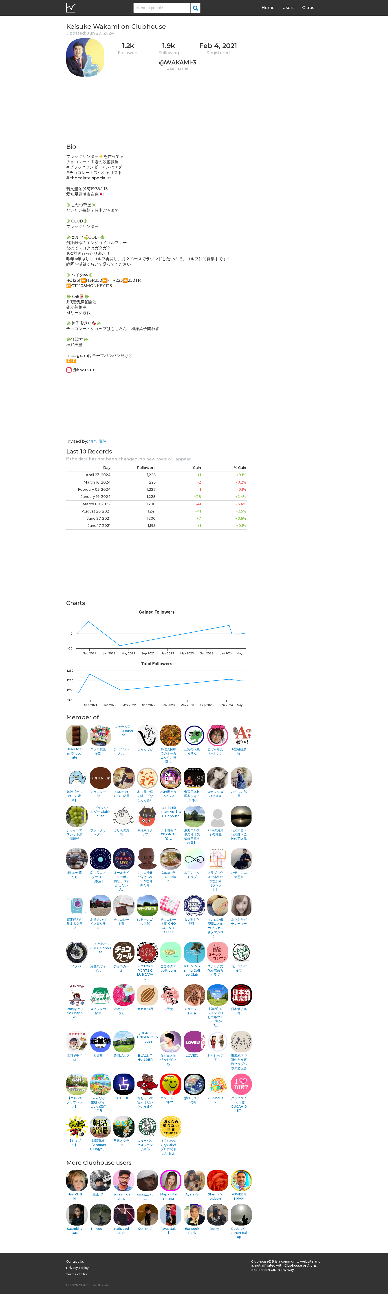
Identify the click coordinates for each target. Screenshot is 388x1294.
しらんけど (145, 749)
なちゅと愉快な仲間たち (168, 1060)
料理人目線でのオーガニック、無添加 (168, 755)
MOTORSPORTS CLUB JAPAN (145, 972)
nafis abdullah (121, 1231)
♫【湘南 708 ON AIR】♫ (168, 834)
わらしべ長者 (215, 1058)
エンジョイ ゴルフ (168, 1100)
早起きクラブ (121, 1143)
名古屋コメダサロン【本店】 (98, 877)
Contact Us (75, 1261)
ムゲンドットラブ (192, 875)
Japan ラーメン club (168, 877)
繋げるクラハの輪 (192, 1100)
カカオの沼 (145, 1009)
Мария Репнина (168, 1196)
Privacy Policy (77, 1268)
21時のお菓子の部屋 (215, 832)
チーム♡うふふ (121, 751)
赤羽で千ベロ (74, 1058)
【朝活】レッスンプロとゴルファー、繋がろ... (215, 1017)
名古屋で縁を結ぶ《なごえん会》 (145, 796)
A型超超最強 (238, 751)
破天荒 (168, 1009)
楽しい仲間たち (74, 875)
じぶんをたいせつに (215, 751)
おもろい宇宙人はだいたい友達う (145, 1102)
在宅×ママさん (121, 1011)
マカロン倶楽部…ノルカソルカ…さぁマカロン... (215, 928)
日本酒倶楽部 (239, 1011)
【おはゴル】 (74, 1143)
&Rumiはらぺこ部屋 (121, 794)
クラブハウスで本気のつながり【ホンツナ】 (215, 881)
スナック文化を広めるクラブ (215, 970)
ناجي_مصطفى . (145, 1196)
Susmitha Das (74, 1231)
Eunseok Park (192, 1231)
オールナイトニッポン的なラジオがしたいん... (121, 881)
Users (288, 7)
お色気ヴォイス (98, 968)
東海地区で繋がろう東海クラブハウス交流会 (239, 1062)
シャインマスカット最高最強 (74, 834)
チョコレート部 (121, 922)
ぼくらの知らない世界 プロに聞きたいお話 (168, 1147)
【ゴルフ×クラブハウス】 (74, 1102)
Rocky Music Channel (74, 1013)
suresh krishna (121, 1196)
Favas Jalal (168, 1231)
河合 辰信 (97, 441)
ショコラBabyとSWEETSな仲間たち (144, 879)
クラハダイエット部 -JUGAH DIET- (239, 1104)
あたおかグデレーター (239, 922)
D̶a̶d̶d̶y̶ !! (215, 1229)
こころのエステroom (168, 968)
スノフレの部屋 (98, 1011)
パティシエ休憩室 (239, 875)
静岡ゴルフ (121, 1056)
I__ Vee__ (98, 1229)
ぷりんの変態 (121, 832)
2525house (215, 1100)
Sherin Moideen (215, 1196)
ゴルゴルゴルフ (239, 968)
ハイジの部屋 (239, 794)
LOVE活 (192, 1056)
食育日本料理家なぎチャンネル (192, 796)
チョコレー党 (98, 794)
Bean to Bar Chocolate (74, 753)
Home (268, 7)
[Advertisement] (156, 111)
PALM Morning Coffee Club (192, 970)
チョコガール (121, 968)
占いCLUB (121, 1098)
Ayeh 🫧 (191, 1194)
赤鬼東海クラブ (145, 832)
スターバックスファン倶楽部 (145, 1145)
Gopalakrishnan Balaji (239, 1233)
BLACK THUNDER (145, 1058)
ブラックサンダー (98, 832)
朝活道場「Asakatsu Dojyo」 (98, 1145)
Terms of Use (77, 1274)
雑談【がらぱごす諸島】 (74, 796)
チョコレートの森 (192, 1011)
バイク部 (74, 966)
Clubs (308, 7)
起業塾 (98, 1056)
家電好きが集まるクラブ (74, 924)
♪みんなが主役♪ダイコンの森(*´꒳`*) (98, 1104)
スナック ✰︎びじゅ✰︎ (215, 794)
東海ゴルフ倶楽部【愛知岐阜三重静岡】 (192, 836)
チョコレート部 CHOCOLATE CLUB (168, 926)
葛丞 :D (98, 1194)
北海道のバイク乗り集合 (98, 924)
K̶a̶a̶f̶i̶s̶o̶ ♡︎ (145, 1229)
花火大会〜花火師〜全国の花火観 (239, 834)
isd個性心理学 (192, 922)
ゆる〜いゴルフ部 (145, 922)
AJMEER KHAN (239, 1196)
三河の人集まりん (192, 751)
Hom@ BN (74, 1196)
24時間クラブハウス (168, 794)
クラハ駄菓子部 (98, 751)
